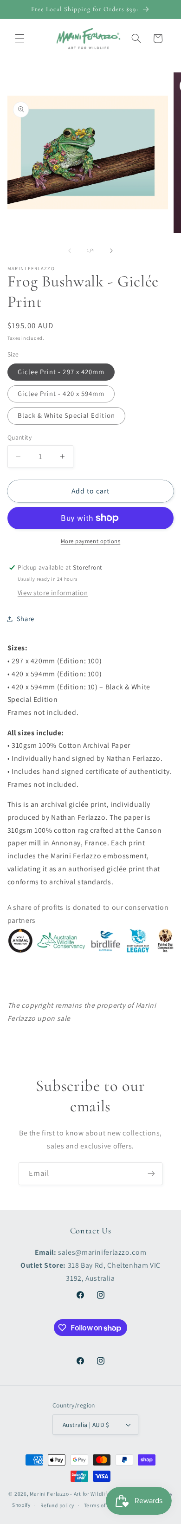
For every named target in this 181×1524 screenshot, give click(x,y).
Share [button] (25, 618)
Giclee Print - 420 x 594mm (61, 393)
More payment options (91, 541)
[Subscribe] (151, 1173)
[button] (19, 38)
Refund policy (57, 1505)
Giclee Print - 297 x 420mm (61, 371)
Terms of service (104, 1505)
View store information (53, 592)
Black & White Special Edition (66, 415)
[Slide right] (111, 250)
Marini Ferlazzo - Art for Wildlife (70, 1493)
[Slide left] (69, 250)
